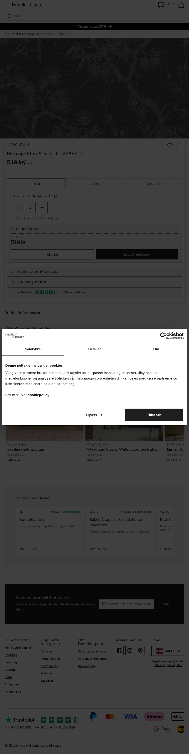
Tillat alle (154, 415)
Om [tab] (156, 349)
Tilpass (91, 415)
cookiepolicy (38, 395)
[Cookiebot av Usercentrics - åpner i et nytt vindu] (163, 335)
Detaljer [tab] (94, 349)
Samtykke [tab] (33, 349)
